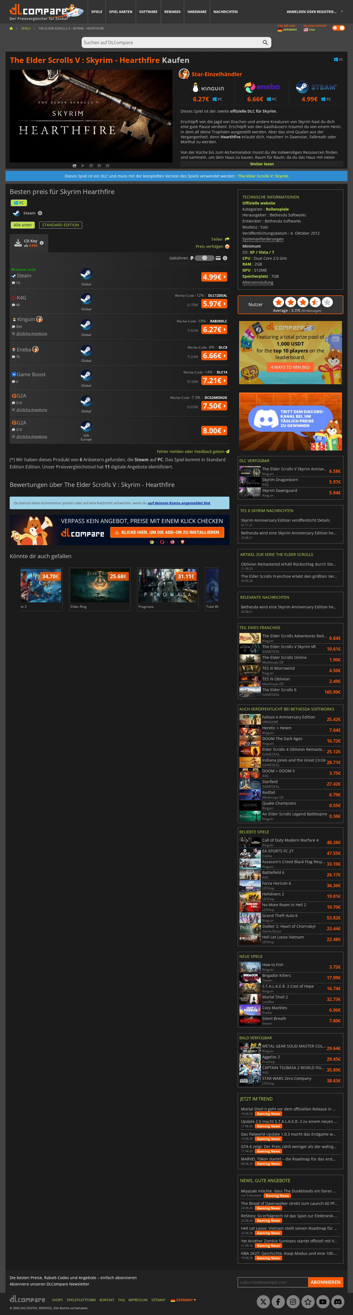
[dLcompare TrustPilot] (307, 1302)
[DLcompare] (28, 1298)
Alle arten (23, 224)
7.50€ (213, 405)
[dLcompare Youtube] (321, 1302)
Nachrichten (225, 11)
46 (17, 305)
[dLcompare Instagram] (292, 1302)
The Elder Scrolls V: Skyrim (263, 176)
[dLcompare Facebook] (277, 1302)
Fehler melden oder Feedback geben (191, 451)
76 (17, 356)
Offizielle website (258, 203)
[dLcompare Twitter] (262, 1302)
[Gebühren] (205, 258)
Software (148, 11)
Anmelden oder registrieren (314, 11)
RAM (246, 264)
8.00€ (213, 430)
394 (18, 326)
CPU (246, 258)
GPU (246, 270)
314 (18, 403)
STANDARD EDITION (60, 224)
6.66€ (213, 355)
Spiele (96, 11)
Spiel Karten (120, 11)
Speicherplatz (255, 276)
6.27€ (213, 329)
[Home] (11, 28)
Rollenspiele (277, 209)
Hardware (197, 11)
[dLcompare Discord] (336, 1302)
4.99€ (213, 277)
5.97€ (213, 303)
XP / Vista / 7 (262, 252)
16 (17, 282)
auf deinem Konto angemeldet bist (179, 502)
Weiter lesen (262, 163)
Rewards (172, 11)
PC (21, 202)
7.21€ (213, 380)
